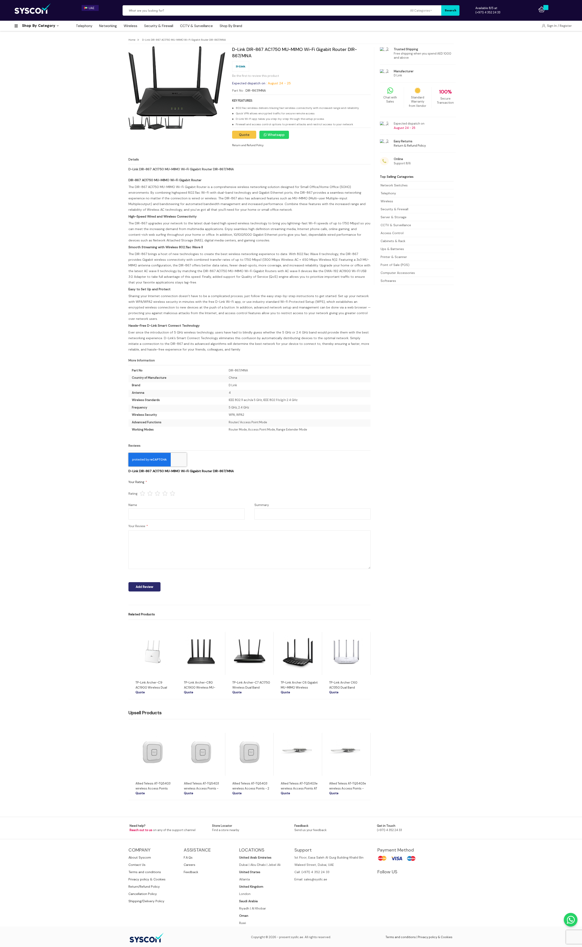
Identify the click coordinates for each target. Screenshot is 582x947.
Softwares (388, 281)
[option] (152, 663)
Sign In (552, 26)
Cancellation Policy (142, 894)
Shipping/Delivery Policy (146, 901)
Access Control (392, 233)
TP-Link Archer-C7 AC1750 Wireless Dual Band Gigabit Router (251, 687)
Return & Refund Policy (410, 146)
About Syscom (139, 857)
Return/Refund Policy (144, 886)
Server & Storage (393, 217)
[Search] (450, 10)
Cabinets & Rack (393, 241)
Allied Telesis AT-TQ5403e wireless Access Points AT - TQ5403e (299, 788)
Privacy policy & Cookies (147, 879)
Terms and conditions (144, 872)
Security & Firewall (394, 209)
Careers (189, 865)
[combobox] (266, 10)
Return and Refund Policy (247, 145)
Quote (244, 135)
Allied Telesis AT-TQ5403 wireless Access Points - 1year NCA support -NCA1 (201, 788)
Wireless (387, 201)
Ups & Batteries (392, 249)
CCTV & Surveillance (396, 225)
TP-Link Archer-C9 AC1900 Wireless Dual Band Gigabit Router (151, 687)
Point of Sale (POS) (395, 265)
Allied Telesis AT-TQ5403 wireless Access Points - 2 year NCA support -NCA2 (250, 788)
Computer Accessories (398, 273)
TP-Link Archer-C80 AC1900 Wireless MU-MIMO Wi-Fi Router (199, 687)
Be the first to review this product (255, 76)
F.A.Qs (188, 857)
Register (566, 26)
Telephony (388, 193)
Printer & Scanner (394, 257)
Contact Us (137, 865)
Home (131, 39)
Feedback (191, 872)
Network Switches (394, 185)
